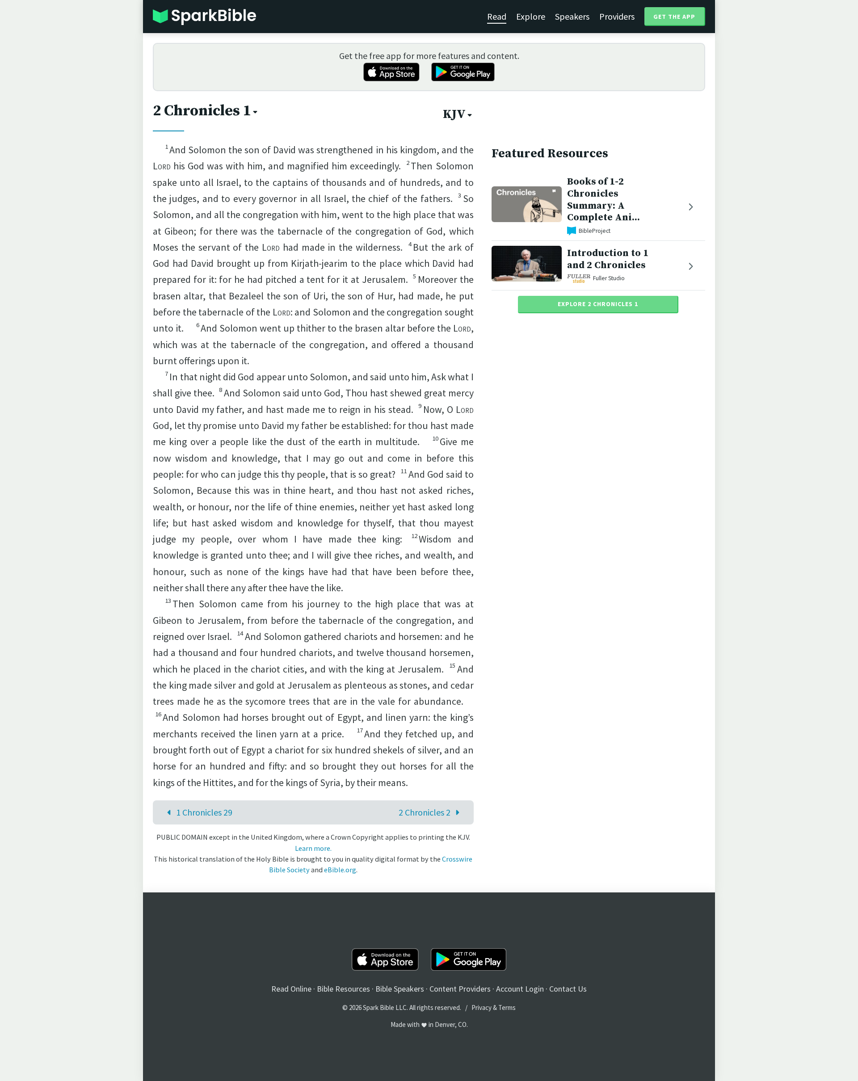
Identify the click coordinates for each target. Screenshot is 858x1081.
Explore (530, 16)
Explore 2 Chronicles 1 (598, 304)
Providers (617, 16)
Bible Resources (343, 989)
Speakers (572, 16)
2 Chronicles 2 (424, 812)
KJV (454, 114)
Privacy (481, 1007)
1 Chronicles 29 (204, 812)
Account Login (520, 989)
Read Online (291, 989)
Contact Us (568, 989)
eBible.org (340, 869)
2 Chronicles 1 (202, 110)
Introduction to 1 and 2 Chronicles (607, 259)
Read (496, 16)
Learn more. (313, 848)
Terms (507, 1007)
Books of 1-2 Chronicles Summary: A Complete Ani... (603, 199)
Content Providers (460, 989)
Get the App (674, 17)
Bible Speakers (399, 989)
